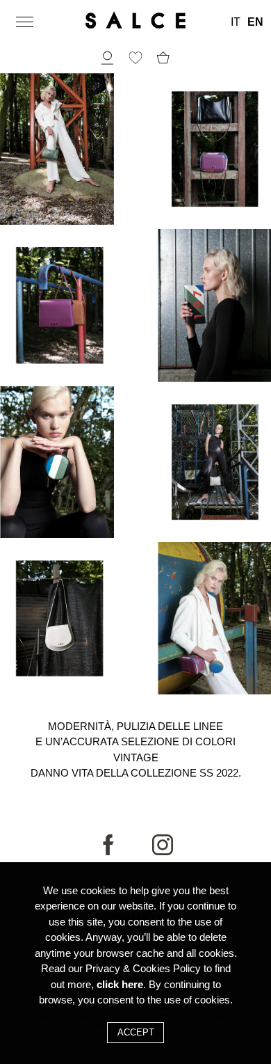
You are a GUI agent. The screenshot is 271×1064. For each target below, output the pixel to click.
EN (255, 22)
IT (235, 22)
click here (120, 984)
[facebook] (108, 851)
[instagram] (162, 851)
